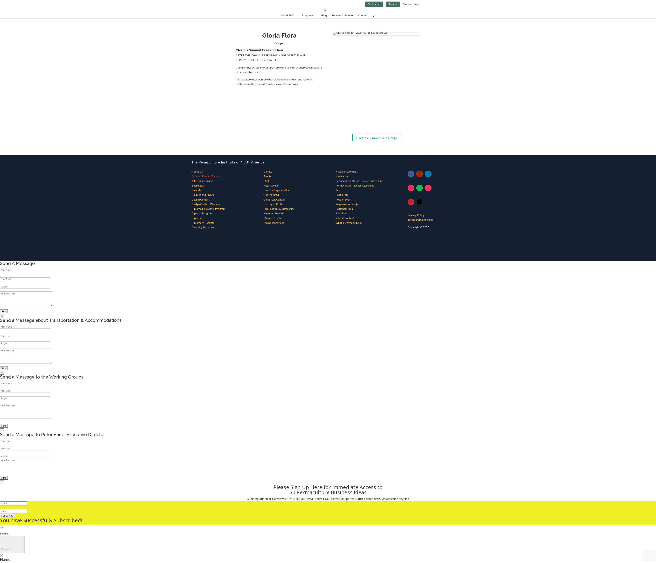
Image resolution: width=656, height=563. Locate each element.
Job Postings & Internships (279, 208)
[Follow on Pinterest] (411, 202)
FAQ (266, 180)
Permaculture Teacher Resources (355, 185)
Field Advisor (271, 185)
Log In (417, 4)
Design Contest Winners (206, 204)
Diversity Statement (203, 227)
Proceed (12, 544)
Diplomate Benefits (203, 222)
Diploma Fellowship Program (209, 208)
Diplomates (198, 217)
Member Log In (272, 217)
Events (267, 176)
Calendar (197, 190)
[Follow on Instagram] (411, 188)
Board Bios (198, 185)
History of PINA (273, 204)
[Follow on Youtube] (419, 174)
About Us (197, 171)
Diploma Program (202, 213)
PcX (338, 190)
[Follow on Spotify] (419, 188)
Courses (407, 4)
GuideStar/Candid (274, 199)
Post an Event (343, 199)
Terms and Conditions (420, 219)
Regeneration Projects (349, 204)
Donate (393, 4)
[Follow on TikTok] (428, 188)
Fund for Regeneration (276, 190)
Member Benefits (273, 213)
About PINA (287, 15)
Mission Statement (347, 171)
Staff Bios (341, 213)
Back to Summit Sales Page (376, 138)
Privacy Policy (416, 215)
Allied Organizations (204, 180)
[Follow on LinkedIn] (428, 174)
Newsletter (342, 176)
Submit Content (345, 217)
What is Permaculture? (349, 222)
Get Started (374, 4)
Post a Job (342, 194)
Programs (307, 15)
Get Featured (271, 194)
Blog (324, 15)
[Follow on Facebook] (411, 174)
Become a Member (342, 15)
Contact (363, 15)
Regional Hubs (344, 208)
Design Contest (201, 199)
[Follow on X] (419, 202)
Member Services (273, 222)
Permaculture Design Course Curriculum (359, 180)
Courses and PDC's (203, 194)
